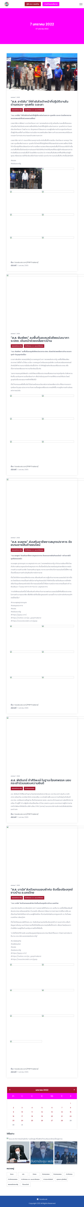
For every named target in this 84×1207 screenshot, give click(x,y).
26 (42, 1121)
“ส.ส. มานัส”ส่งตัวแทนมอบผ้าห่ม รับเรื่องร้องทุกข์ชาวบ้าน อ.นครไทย (42, 891)
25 (32, 1121)
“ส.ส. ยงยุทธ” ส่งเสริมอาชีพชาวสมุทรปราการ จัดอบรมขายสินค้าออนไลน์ (41, 543)
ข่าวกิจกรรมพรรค (29, 788)
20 (52, 1116)
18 (32, 1116)
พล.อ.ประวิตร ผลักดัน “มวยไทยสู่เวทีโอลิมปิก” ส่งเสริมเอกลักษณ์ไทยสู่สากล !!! (37, 1137)
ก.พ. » (74, 1090)
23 (13, 1121)
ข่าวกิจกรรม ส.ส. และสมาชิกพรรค (34, 110)
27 (52, 1121)
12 (42, 1112)
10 (22, 1112)
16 (13, 1116)
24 (22, 1121)
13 (52, 1112)
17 (22, 1116)
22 (71, 1116)
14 (62, 1112)
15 (70, 1112)
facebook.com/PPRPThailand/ (27, 262)
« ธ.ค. (9, 1090)
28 (62, 1121)
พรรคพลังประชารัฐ (17, 110)
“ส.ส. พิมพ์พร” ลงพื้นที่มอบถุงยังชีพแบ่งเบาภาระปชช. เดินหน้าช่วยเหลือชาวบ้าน (40, 339)
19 (42, 1116)
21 (62, 1116)
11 (32, 1112)
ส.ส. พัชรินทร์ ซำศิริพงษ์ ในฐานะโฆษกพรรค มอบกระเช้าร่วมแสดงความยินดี (41, 781)
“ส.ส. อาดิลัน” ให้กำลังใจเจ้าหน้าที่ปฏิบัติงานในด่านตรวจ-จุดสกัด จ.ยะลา (39, 103)
